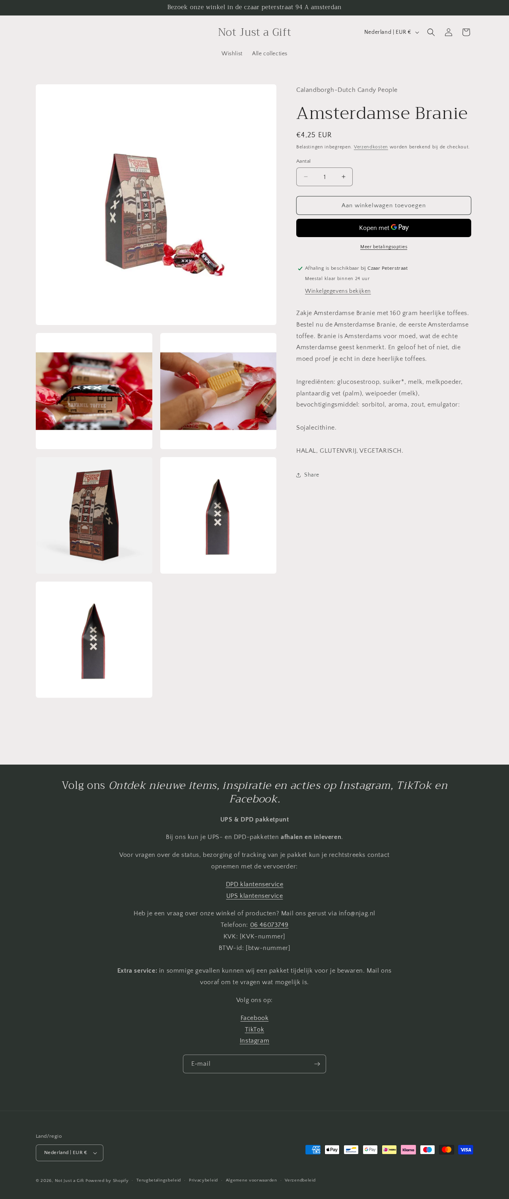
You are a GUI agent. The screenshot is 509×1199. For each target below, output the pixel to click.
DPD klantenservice (255, 884)
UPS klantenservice (254, 895)
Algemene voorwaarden (251, 1180)
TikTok (254, 1029)
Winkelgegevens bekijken (338, 291)
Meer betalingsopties (383, 246)
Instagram (254, 1040)
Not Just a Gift (69, 1180)
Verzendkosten (371, 147)
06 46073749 (269, 924)
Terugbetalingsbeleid (158, 1180)
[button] (431, 32)
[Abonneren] (317, 1064)
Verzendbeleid (300, 1180)
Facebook (255, 1018)
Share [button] (311, 474)
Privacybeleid (203, 1180)
